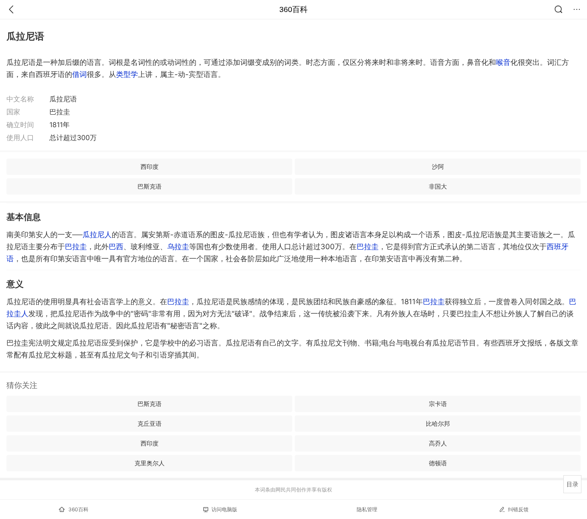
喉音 (503, 62)
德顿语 (438, 463)
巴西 (116, 246)
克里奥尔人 (150, 463)
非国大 (438, 186)
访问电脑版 (224, 509)
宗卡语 (438, 403)
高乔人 (438, 443)
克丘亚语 (150, 423)
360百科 (293, 9)
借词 (79, 74)
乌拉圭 (178, 246)
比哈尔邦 (438, 423)
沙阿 (438, 166)
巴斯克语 (150, 186)
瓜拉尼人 (97, 234)
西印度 (150, 166)
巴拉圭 (76, 246)
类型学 (127, 74)
